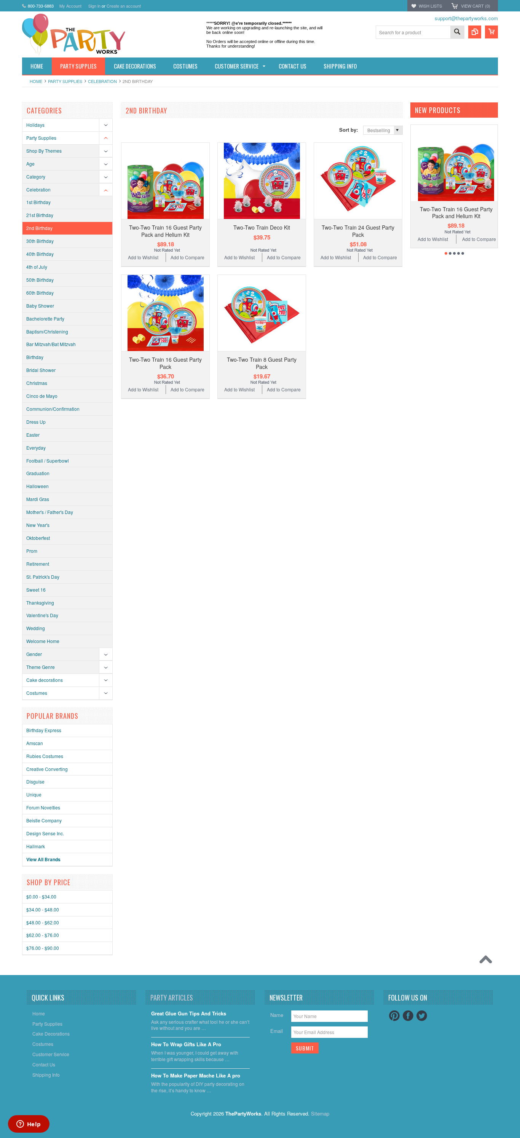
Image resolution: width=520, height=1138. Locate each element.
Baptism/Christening (47, 331)
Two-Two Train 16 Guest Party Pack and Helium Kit (165, 230)
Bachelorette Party (45, 318)
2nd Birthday (39, 228)
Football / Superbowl (47, 460)
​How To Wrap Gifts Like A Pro (186, 1044)
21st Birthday (39, 215)
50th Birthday (40, 279)
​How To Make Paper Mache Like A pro (195, 1076)
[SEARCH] (457, 32)
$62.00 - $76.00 (42, 935)
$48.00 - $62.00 (42, 922)
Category (35, 176)
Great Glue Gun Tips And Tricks (188, 1013)
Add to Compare (187, 257)
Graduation (37, 473)
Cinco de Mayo (41, 396)
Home (36, 81)
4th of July (36, 266)
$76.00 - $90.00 (42, 948)
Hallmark (35, 846)
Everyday (36, 447)
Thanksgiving (40, 602)
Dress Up (36, 421)
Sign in (94, 6)
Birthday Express (43, 730)
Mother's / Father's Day (49, 512)
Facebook (408, 1015)
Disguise (35, 781)
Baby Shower (40, 305)
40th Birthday (40, 254)
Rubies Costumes (44, 756)
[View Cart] (491, 32)
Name (276, 1014)
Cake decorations (44, 680)
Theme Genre (40, 667)
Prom (31, 550)
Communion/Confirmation (53, 408)
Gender (34, 654)
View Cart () (475, 6)
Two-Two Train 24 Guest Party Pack (358, 230)
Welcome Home (42, 641)
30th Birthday (40, 241)
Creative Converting (47, 769)
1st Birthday (38, 202)
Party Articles (171, 997)
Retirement (37, 563)
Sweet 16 (36, 589)
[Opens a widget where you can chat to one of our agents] (28, 1124)
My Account (70, 6)
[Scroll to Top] (487, 961)
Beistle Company (44, 820)
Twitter (421, 1015)
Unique (33, 794)
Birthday (34, 357)
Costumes (36, 693)
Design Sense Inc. (45, 833)
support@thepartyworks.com (466, 18)
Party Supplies (65, 81)
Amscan (34, 743)
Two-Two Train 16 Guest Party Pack (165, 363)
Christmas (36, 383)
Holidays (35, 124)
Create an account (124, 6)
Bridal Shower (41, 370)
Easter (33, 434)
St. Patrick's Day (42, 576)
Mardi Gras (37, 499)
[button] (519, 1137)
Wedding (35, 628)
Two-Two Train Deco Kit (261, 227)
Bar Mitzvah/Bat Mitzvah (51, 344)
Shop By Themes (44, 150)
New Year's (37, 525)
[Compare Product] (474, 32)
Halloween (37, 486)
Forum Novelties (43, 807)
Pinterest (394, 1015)
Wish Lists (430, 6)
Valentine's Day (42, 615)
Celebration (102, 81)
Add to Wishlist (143, 257)
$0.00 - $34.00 (41, 896)
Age (30, 163)
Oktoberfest (38, 538)
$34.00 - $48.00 (42, 909)
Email (276, 1030)
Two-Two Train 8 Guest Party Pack (262, 363)
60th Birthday (40, 292)
